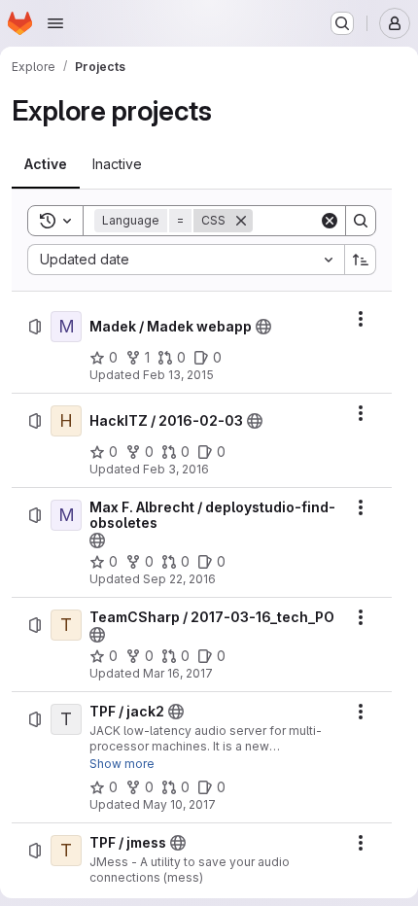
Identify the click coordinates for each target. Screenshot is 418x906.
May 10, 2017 (179, 804)
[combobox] (185, 259)
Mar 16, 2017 (178, 673)
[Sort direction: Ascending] (360, 259)
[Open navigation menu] (55, 23)
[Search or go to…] (342, 23)
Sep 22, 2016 (179, 579)
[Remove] (241, 220)
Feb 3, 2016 (176, 469)
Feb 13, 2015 (178, 374)
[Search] (360, 220)
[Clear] (329, 220)
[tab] (46, 164)
